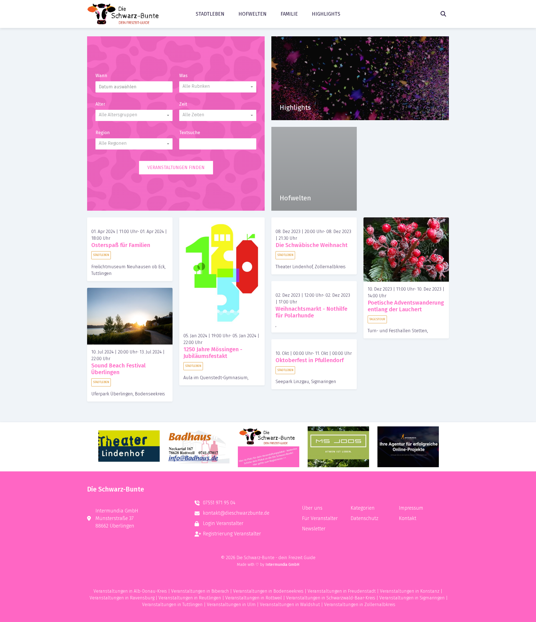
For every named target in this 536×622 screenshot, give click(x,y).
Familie (289, 14)
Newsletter (314, 529)
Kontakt (407, 518)
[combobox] (217, 86)
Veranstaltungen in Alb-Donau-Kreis (130, 591)
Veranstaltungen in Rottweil (253, 597)
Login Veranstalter (223, 523)
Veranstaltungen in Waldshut (290, 604)
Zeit (183, 104)
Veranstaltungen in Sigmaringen (412, 597)
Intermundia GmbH (282, 564)
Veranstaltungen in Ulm (231, 604)
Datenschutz (364, 518)
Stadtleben (210, 14)
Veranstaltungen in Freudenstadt (342, 591)
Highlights (326, 14)
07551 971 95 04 (219, 503)
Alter (100, 104)
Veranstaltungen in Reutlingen (190, 597)
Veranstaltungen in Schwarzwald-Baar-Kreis (330, 597)
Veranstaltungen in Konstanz (409, 591)
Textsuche (189, 132)
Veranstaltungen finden (176, 167)
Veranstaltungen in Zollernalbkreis (359, 604)
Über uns (312, 508)
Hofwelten (252, 14)
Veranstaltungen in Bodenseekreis (268, 591)
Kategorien (363, 508)
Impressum (411, 508)
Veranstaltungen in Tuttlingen (172, 604)
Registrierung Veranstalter (232, 534)
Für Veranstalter (320, 518)
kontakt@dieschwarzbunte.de (236, 513)
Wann (101, 75)
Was (183, 75)
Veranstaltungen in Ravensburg (122, 597)
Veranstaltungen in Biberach (200, 591)
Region (102, 132)
